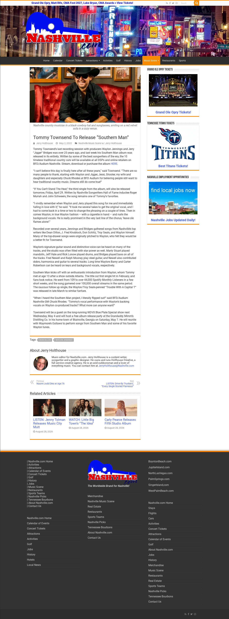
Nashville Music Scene (101, 501)
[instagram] (176, 3)
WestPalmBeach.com (161, 490)
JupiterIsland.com (159, 467)
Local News (34, 565)
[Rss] (167, 3)
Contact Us (34, 506)
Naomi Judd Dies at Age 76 (51, 382)
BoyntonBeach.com (159, 461)
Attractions (92, 60)
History (128, 60)
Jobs (138, 60)
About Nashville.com (40, 502)
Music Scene (150, 60)
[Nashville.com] (114, 31)
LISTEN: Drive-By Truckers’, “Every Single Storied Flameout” (117, 384)
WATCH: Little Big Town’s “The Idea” (81, 421)
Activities (107, 60)
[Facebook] (170, 3)
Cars (151, 518)
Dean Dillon (45, 340)
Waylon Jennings (64, 340)
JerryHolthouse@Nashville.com (116, 365)
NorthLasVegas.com (160, 473)
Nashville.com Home (40, 461)
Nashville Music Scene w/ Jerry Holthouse (100, 143)
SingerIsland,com (158, 485)
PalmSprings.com (158, 479)
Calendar (58, 60)
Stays (151, 508)
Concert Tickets (74, 60)
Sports (182, 60)
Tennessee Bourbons (40, 499)
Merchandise (95, 496)
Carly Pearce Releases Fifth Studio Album (120, 421)
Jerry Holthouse (44, 143)
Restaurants (168, 60)
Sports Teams (36, 493)
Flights (152, 513)
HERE (114, 163)
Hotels (31, 559)
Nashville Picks (37, 496)
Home (46, 60)
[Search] (196, 3)
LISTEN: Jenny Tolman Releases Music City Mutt (49, 423)
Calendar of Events (39, 471)
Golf (118, 60)
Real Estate (94, 506)
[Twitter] (173, 3)
